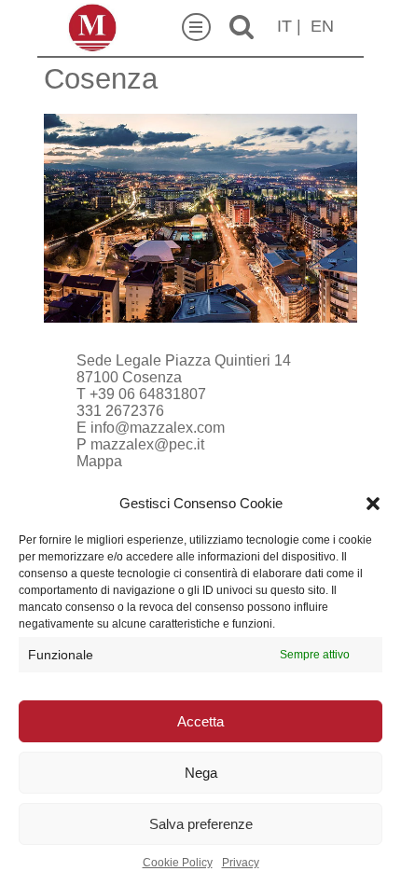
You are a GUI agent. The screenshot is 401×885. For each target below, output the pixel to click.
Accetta (200, 721)
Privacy (240, 862)
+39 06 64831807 (148, 394)
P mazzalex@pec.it (140, 444)
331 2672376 (120, 411)
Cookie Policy (178, 862)
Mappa (99, 461)
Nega (201, 773)
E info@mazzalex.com (150, 428)
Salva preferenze (201, 824)
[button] (373, 503)
